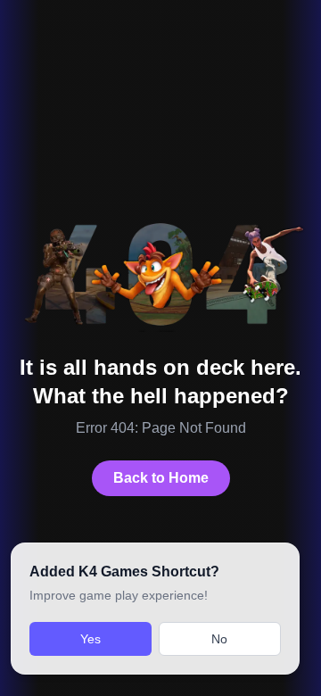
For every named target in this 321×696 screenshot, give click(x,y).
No (219, 639)
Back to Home (161, 477)
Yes (90, 639)
